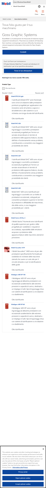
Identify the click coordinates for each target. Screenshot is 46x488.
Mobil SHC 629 (16, 156)
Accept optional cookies (22, 484)
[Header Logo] (6, 2)
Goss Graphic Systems (20, 19)
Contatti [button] (23, 52)
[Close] (43, 449)
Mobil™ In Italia (7, 19)
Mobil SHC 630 (16, 188)
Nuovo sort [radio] (39, 93)
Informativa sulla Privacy (20, 467)
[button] (43, 12)
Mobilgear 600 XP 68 (18, 304)
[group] (22, 88)
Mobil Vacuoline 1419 (18, 248)
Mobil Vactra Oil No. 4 (18, 218)
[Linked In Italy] (39, 6)
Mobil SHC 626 (16, 123)
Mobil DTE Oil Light (17, 96)
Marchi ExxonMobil (19, 6)
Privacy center (23, 472)
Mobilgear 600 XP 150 (18, 275)
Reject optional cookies (23, 478)
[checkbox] (3, 88)
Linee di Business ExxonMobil (22, 2)
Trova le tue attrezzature (23, 71)
